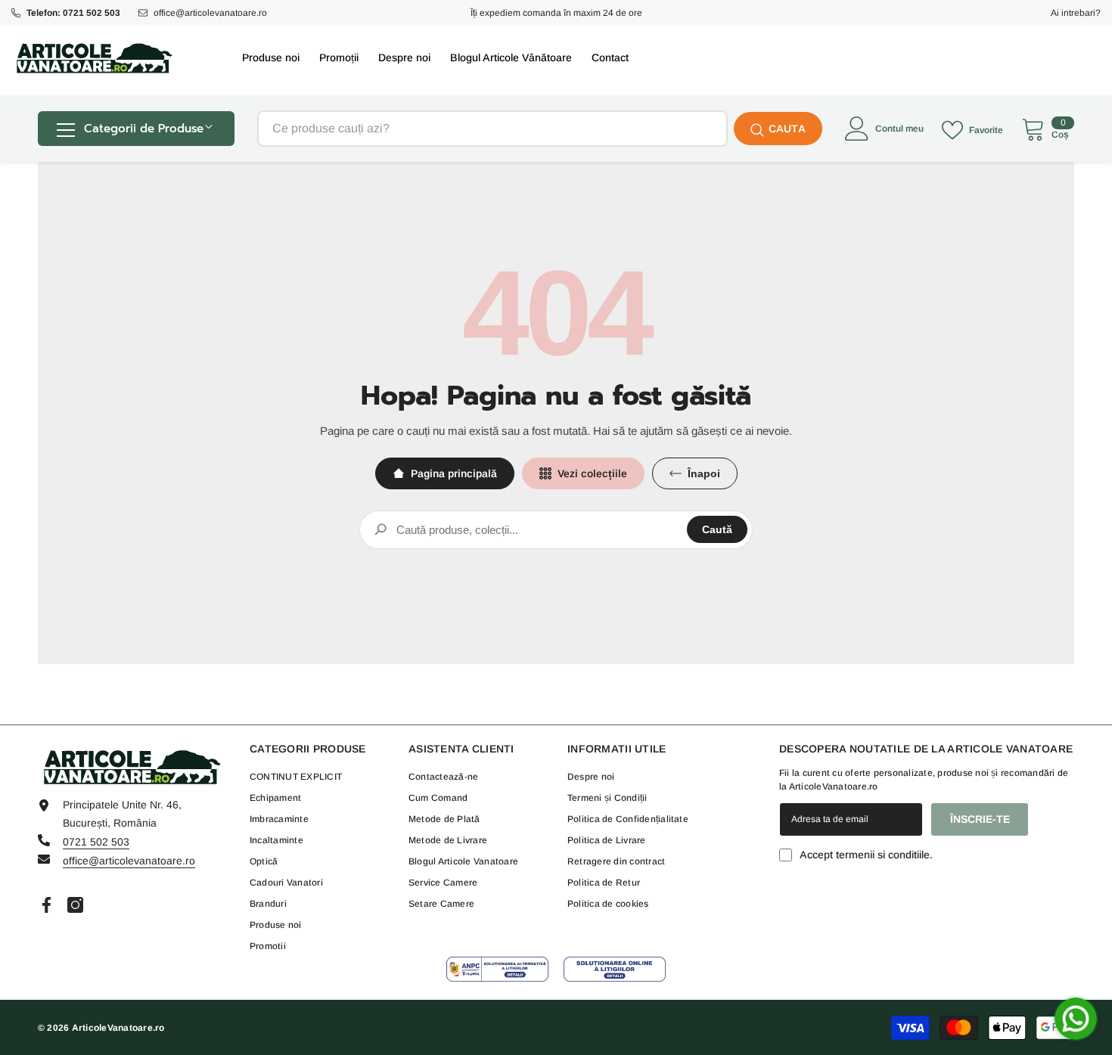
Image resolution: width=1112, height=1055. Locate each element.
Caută (717, 529)
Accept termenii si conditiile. (866, 855)
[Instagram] (75, 905)
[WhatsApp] (1076, 1019)
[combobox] (492, 128)
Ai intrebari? (1076, 13)
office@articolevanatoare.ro (210, 13)
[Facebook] (46, 905)
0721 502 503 (96, 842)
